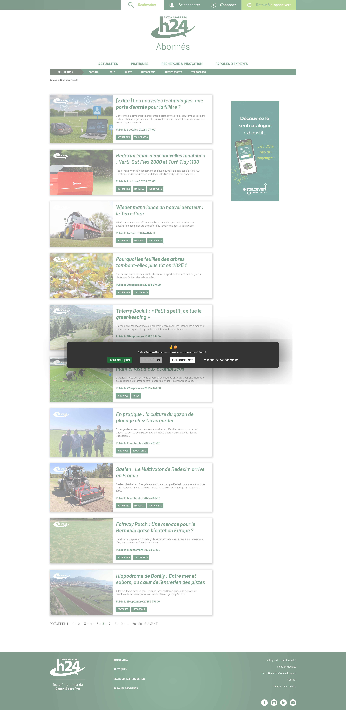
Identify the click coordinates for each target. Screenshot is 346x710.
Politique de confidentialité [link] (221, 360)
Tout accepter (120, 360)
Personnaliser (182, 360)
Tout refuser (151, 360)
